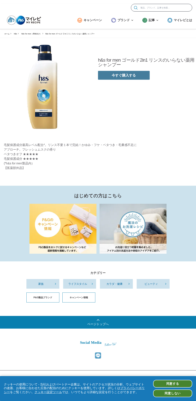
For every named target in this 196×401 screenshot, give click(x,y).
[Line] (98, 355)
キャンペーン (93, 20)
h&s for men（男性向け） (31, 34)
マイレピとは (183, 20)
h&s (15, 34)
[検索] (136, 8)
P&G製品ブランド (42, 297)
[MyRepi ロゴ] (24, 20)
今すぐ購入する (124, 75)
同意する (172, 383)
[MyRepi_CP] (62, 229)
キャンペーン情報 (79, 297)
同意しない (173, 393)
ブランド (124, 20)
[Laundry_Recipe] (133, 229)
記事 (152, 20)
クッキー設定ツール (48, 392)
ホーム (7, 34)
